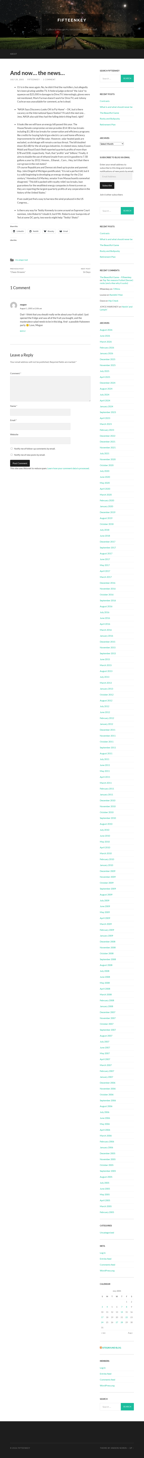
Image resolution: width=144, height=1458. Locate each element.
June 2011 (105, 765)
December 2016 (107, 582)
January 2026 (106, 353)
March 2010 (106, 853)
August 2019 (106, 518)
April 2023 (105, 418)
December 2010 (107, 800)
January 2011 (106, 794)
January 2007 (106, 1077)
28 (122, 1322)
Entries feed (105, 1258)
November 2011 (108, 735)
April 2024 (105, 400)
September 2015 (108, 653)
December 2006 (107, 1082)
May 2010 (105, 841)
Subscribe (107, 185)
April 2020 (105, 488)
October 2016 (106, 594)
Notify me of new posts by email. (29, 454)
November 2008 (108, 947)
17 (102, 1317)
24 (102, 1322)
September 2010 (108, 818)
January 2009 (106, 935)
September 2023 (108, 412)
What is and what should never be (116, 107)
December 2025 (107, 359)
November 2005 (108, 1159)
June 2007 (105, 1047)
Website (14, 434)
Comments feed (107, 1264)
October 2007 (106, 1023)
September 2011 (108, 747)
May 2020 (105, 482)
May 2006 (105, 1124)
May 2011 (105, 771)
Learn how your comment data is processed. (68, 468)
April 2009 (105, 918)
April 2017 (105, 571)
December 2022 (107, 435)
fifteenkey (33, 79)
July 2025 (104, 371)
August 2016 (106, 606)
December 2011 (107, 729)
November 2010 (108, 806)
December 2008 (107, 941)
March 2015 (106, 665)
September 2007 (108, 1029)
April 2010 (105, 847)
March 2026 (106, 341)
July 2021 (104, 453)
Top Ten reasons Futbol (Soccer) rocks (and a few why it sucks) (116, 281)
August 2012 (106, 700)
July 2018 (104, 529)
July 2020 (104, 471)
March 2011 (106, 782)
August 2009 (106, 894)
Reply (23, 331)
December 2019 (107, 512)
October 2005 (106, 1165)
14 (122, 1312)
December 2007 (107, 1012)
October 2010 (106, 812)
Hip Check (113, 300)
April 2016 (105, 624)
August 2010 (106, 824)
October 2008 (106, 953)
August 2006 (106, 1106)
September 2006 (108, 1100)
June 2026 (105, 335)
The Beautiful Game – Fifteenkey (115, 277)
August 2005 (106, 1176)
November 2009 (108, 876)
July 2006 (104, 1112)
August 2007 (106, 1035)
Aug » (130, 1333)
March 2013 (106, 682)
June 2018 (105, 535)
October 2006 (106, 1094)
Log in (103, 1252)
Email (13, 420)
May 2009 (105, 912)
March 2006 (106, 1135)
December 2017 (107, 541)
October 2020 (106, 465)
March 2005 (106, 1206)
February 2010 (107, 859)
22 (126, 1317)
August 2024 (106, 388)
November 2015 (108, 647)
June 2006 (105, 1118)
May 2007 (105, 1053)
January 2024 (106, 406)
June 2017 (105, 559)
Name (13, 406)
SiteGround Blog (111, 1348)
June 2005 (105, 1188)
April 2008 (105, 988)
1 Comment (49, 79)
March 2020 (106, 494)
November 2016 (108, 588)
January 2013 (106, 688)
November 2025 (108, 365)
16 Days (86, 270)
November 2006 (108, 1088)
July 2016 (104, 612)
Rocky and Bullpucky (110, 118)
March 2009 (106, 924)
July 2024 (104, 394)
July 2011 (104, 759)
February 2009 (107, 929)
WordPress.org (107, 1270)
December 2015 (107, 641)
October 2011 (106, 741)
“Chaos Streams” (17, 270)
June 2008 (105, 976)
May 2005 (105, 1194)
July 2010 (104, 829)
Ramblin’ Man (116, 294)
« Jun (103, 1333)
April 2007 (105, 1059)
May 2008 (105, 982)
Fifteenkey (72, 20)
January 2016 (106, 635)
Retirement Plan (108, 124)
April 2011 (105, 777)
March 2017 (106, 577)
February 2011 (107, 788)
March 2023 (106, 424)
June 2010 (105, 835)
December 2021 (107, 441)
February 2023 (107, 429)
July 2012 (104, 706)
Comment (15, 373)
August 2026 (106, 329)
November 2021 (108, 447)
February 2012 (107, 718)
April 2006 (105, 1129)
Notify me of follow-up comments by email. (34, 448)
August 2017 (106, 553)
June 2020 (105, 476)
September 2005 (108, 1171)
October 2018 (106, 524)
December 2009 (107, 871)
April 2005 (105, 1200)
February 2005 (107, 1212)
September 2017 (108, 547)
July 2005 (104, 1182)
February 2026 (107, 347)
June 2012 (105, 712)
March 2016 (106, 629)
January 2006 (106, 1147)
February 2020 (107, 500)
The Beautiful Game (109, 112)
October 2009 (106, 882)
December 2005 (107, 1153)
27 (117, 1322)
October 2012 (106, 694)
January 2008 (106, 1006)
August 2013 (106, 671)
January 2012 (106, 724)
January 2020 (106, 506)
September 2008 (108, 959)
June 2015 (105, 659)
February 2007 (107, 1071)
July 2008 (104, 971)
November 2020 (108, 459)
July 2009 (104, 900)
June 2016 (105, 618)
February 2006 (107, 1141)
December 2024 (107, 382)
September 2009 (108, 888)
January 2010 (106, 865)
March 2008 (106, 994)
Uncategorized (21, 260)
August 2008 (106, 965)
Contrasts (105, 101)
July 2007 (104, 1041)
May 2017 (105, 565)
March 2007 (106, 1065)
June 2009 (105, 906)
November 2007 (108, 1018)
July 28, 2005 (17, 79)
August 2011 (106, 753)
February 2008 (107, 1000)
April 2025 (105, 377)
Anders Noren (119, 1448)
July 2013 (104, 676)
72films (116, 288)
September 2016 (108, 600)
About (13, 54)
